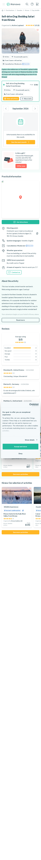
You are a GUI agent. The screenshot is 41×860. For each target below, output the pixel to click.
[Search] (27, 4)
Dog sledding (36, 10)
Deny (20, 453)
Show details (29, 440)
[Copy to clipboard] (37, 233)
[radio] (20, 91)
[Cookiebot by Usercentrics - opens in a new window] (29, 404)
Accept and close (20, 446)
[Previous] (5, 108)
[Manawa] (13, 4)
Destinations (10, 10)
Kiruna (27, 10)
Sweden (19, 10)
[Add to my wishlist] (37, 30)
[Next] (35, 108)
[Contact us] (32, 4)
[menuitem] (37, 4)
